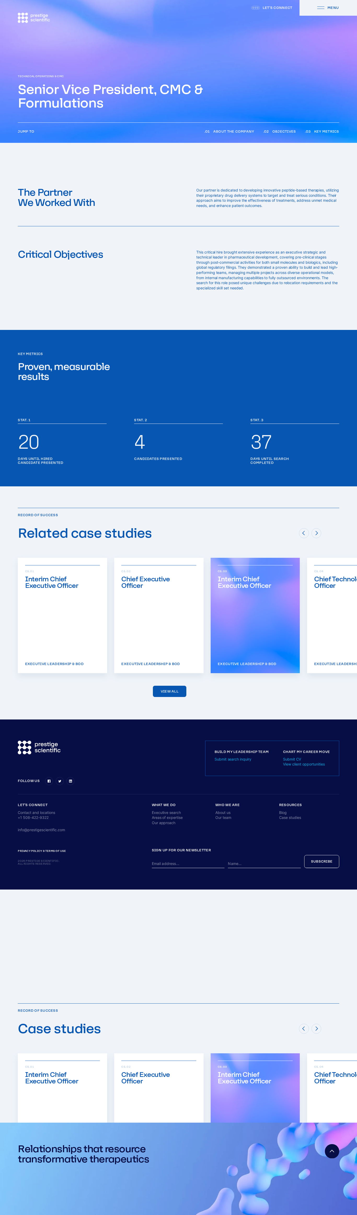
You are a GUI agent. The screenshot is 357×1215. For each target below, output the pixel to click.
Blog (283, 812)
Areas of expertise (167, 817)
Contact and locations (36, 812)
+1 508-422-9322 (33, 817)
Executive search (166, 812)
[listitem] (62, 615)
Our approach (164, 822)
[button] (33, 805)
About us (223, 812)
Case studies (290, 817)
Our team (223, 817)
